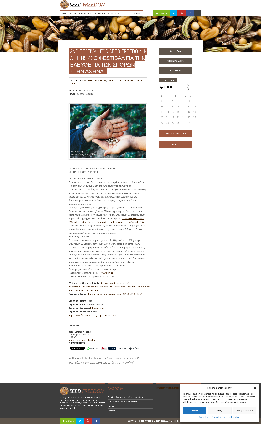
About (72, 13)
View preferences (245, 410)
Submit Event (175, 51)
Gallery (126, 13)
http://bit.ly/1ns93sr (135, 222)
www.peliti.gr (107, 272)
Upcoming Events (175, 60)
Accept (195, 410)
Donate (176, 144)
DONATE (163, 13)
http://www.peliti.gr (99, 308)
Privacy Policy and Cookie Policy (225, 417)
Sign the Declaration (176, 133)
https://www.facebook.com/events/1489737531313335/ (114, 293)
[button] (254, 387)
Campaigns (99, 13)
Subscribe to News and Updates (122, 401)
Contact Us (113, 411)
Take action (85, 13)
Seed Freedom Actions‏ (94, 80)
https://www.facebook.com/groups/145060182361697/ (95, 315)
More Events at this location (82, 340)
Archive (138, 13)
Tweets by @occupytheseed (169, 388)
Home (63, 13)
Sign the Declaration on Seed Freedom (125, 397)
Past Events (176, 70)
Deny (220, 410)
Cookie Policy (204, 417)
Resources (113, 13)
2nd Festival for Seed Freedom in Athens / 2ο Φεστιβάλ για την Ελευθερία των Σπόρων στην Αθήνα (108, 61)
